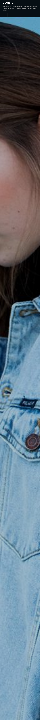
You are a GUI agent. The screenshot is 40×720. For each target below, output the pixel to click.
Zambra (8, 3)
